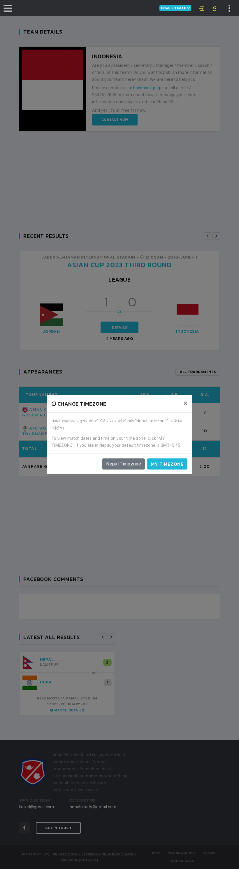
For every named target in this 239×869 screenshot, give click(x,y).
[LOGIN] (202, 9)
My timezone (167, 463)
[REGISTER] (216, 9)
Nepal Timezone (123, 464)
